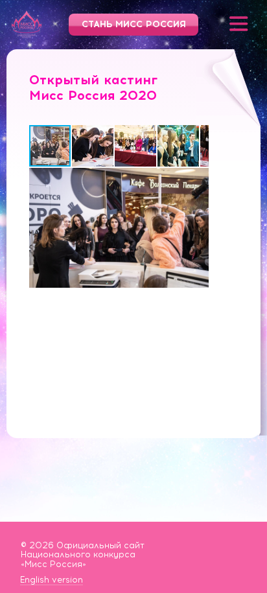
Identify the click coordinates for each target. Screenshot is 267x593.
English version (51, 580)
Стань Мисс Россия (134, 24)
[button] (93, 146)
